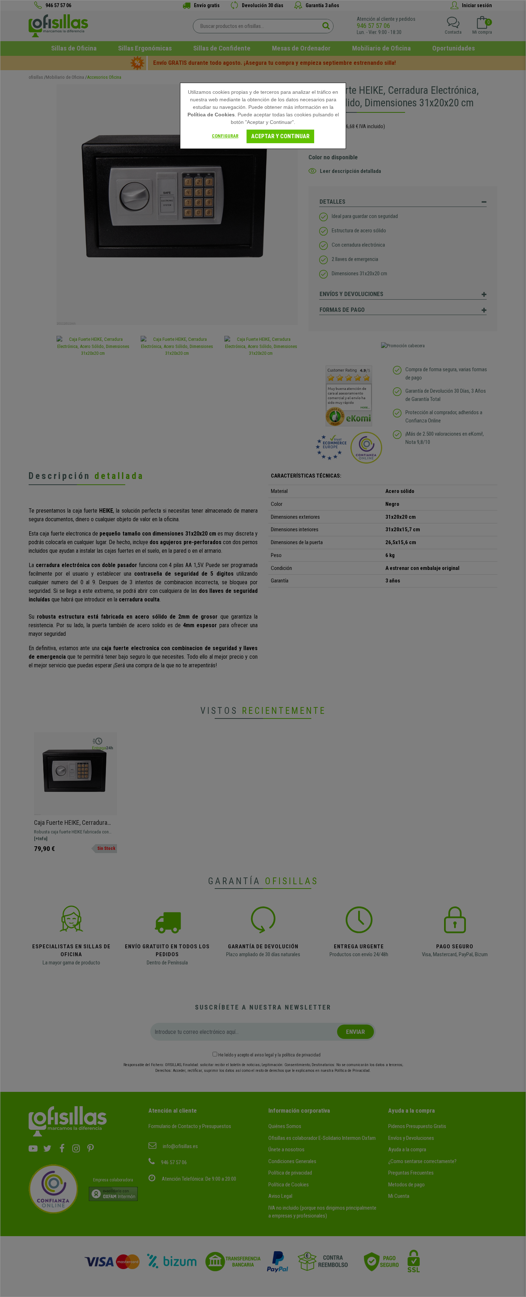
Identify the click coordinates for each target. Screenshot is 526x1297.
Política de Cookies (211, 114)
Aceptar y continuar (280, 136)
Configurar (225, 136)
